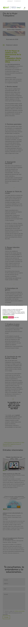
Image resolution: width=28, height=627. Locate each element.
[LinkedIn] (14, 4)
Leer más (16, 317)
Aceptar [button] (5, 317)
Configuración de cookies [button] (8, 314)
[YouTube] (16, 4)
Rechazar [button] (11, 317)
